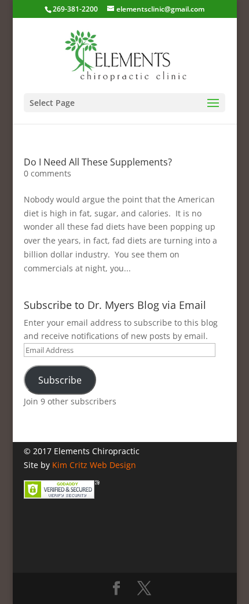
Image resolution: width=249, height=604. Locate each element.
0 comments (47, 173)
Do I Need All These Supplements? (98, 162)
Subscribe (60, 380)
